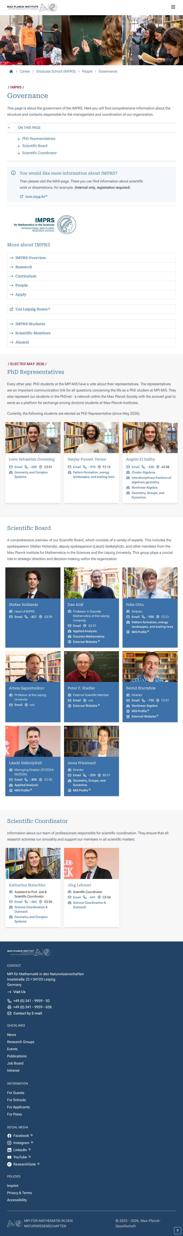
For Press (14, 1114)
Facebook (21, 1136)
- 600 (33, 467)
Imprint (12, 1186)
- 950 (150, 617)
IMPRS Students (30, 324)
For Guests (15, 1093)
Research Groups (20, 1042)
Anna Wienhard (82, 763)
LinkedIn (20, 1150)
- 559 (92, 775)
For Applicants (18, 1107)
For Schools (16, 1100)
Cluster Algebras (143, 472)
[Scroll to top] (177, 1230)
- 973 (92, 467)
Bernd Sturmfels (141, 688)
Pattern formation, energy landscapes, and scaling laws (93, 475)
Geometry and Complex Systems (31, 475)
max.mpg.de (35, 196)
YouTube (20, 1157)
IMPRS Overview (30, 258)
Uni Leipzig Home (31, 309)
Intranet (13, 1070)
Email (19, 467)
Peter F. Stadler (81, 688)
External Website (85, 642)
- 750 (150, 700)
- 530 (150, 467)
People (21, 285)
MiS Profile (139, 632)
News (11, 1035)
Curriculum (25, 276)
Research (23, 267)
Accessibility (17, 1200)
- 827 (33, 617)
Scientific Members (32, 333)
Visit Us (19, 992)
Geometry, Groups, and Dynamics (148, 495)
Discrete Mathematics (88, 636)
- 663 (33, 901)
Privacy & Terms (19, 1193)
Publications (17, 1056)
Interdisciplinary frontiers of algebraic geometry (151, 480)
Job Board (15, 1063)
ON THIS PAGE (29, 127)
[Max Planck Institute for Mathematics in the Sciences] (11, 71)
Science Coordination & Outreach (31, 909)
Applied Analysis (85, 631)
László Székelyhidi (25, 763)
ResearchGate (25, 1164)
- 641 (92, 897)
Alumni (22, 342)
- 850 (33, 779)
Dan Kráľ (75, 604)
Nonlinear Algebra (145, 487)
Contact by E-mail (27, 1013)
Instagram (21, 1143)
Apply (20, 294)
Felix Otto (135, 604)
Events (12, 1049)
